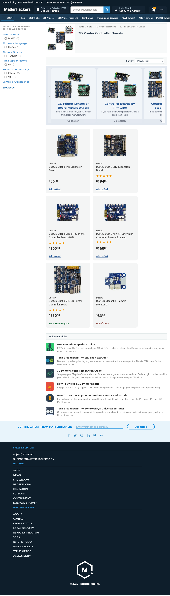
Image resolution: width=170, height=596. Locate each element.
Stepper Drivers (12, 52)
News (17, 475)
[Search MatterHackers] (106, 9)
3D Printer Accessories (105, 27)
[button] (51, 9)
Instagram (82, 435)
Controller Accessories (15, 81)
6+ (11, 64)
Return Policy (23, 541)
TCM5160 (14, 56)
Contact (19, 518)
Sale (23, 18)
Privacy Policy (23, 546)
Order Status (22, 523)
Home (81, 27)
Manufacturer (10, 34)
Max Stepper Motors (14, 60)
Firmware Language (14, 43)
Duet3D (13, 38)
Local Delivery (23, 528)
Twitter (75, 435)
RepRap (13, 47)
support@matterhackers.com (34, 459)
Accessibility (22, 555)
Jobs (16, 537)
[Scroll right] (163, 95)
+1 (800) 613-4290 (73, 2)
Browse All (8, 87)
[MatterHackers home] (17, 10)
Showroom (21, 479)
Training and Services (107, 18)
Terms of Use (22, 551)
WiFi (12, 77)
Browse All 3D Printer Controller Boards (16, 27)
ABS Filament (146, 18)
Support (19, 493)
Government (22, 498)
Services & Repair (24, 502)
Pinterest (95, 435)
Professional (22, 484)
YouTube (101, 435)
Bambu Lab (87, 18)
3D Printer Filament (68, 18)
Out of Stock (102, 323)
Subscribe (141, 426)
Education (20, 489)
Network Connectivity (15, 69)
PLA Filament (128, 18)
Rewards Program (26, 532)
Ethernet (14, 73)
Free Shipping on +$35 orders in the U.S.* (22, 2)
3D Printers (48, 18)
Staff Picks (34, 18)
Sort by (130, 61)
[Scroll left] (49, 95)
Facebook (69, 435)
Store (89, 27)
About (17, 514)
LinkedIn (88, 435)
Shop (16, 470)
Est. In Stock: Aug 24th (59, 323)
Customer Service (55, 2)
